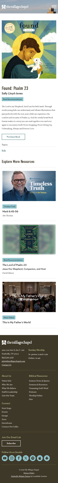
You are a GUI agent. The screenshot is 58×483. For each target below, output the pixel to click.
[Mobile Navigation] (53, 7)
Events (5, 411)
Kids (4, 150)
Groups (5, 415)
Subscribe (11, 443)
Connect (6, 403)
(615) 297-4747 (8, 357)
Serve (4, 419)
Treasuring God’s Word (38, 388)
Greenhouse (7, 423)
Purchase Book (13, 136)
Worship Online (35, 395)
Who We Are (7, 384)
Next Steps (6, 408)
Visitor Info (6, 380)
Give (31, 399)
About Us (6, 375)
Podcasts (33, 391)
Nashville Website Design (20, 476)
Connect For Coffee (10, 426)
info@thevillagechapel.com (13, 361)
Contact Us (6, 364)
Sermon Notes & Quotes (39, 380)
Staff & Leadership (9, 391)
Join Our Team (8, 395)
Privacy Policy (29, 473)
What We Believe (9, 388)
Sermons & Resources (38, 384)
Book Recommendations (12, 99)
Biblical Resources (38, 375)
